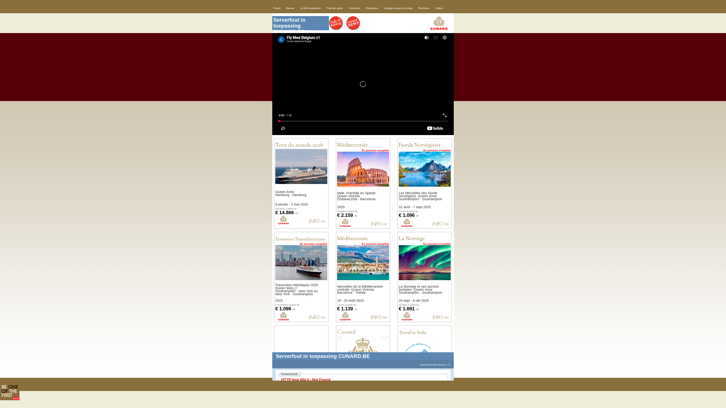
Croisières (354, 8)
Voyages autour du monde (398, 8)
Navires (290, 8)
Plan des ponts (335, 8)
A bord (276, 8)
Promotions (372, 8)
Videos (439, 8)
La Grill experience (310, 8)
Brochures (424, 8)
